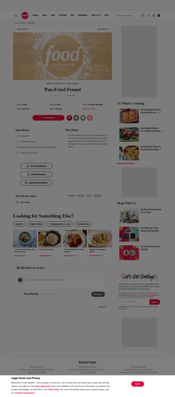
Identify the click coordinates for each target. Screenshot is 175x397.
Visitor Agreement (42, 386)
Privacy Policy (53, 390)
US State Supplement (25, 393)
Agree (137, 384)
